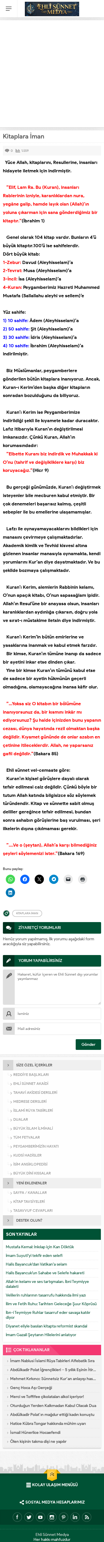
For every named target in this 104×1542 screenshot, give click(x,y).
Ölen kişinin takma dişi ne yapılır (38, 1441)
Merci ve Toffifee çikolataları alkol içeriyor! (47, 1396)
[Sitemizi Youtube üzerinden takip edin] (40, 1517)
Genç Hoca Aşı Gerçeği (31, 1387)
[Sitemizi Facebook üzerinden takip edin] (17, 1517)
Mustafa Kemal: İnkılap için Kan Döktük (40, 1246)
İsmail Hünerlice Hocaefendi (35, 1432)
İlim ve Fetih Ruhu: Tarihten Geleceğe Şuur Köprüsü (51, 1303)
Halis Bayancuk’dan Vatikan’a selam (36, 1264)
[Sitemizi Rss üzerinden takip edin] (86, 1517)
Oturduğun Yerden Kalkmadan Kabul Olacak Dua (53, 1405)
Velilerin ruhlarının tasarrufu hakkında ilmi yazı (46, 1295)
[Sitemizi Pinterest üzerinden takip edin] (63, 1517)
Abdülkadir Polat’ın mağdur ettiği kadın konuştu (52, 1414)
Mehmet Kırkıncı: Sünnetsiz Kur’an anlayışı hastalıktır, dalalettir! (53, 1378)
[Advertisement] (52, 72)
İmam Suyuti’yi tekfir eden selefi (34, 1255)
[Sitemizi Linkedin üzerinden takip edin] (75, 1517)
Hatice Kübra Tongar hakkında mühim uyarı (48, 1423)
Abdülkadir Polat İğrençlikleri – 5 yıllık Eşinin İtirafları (53, 1369)
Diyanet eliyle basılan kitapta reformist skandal (46, 1326)
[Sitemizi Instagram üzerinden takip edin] (52, 1517)
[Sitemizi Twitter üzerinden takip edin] (29, 1517)
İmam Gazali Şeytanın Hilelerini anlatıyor (41, 1334)
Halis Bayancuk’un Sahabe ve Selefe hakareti (45, 1272)
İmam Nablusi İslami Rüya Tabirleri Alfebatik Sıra (52, 1360)
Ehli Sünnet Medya (52, 1534)
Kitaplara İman (27, 913)
